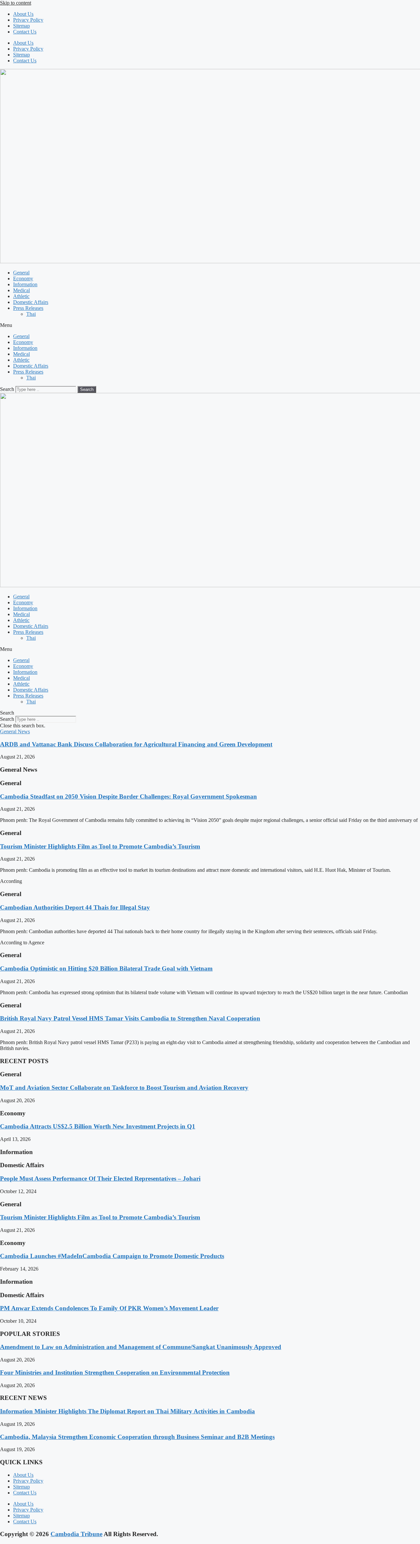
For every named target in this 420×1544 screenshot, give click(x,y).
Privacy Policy (28, 20)
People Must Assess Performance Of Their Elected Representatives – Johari (100, 1178)
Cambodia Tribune (76, 1534)
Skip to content (15, 3)
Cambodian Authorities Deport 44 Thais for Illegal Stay (75, 907)
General (21, 272)
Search (7, 389)
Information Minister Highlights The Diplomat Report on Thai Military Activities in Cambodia (127, 1411)
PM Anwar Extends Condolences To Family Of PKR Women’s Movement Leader (109, 1308)
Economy (23, 278)
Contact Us (24, 31)
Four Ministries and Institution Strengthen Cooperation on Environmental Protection (115, 1372)
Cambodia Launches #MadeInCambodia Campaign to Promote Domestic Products (112, 1256)
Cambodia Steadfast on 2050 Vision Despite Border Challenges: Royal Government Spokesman (128, 796)
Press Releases (28, 308)
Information (25, 284)
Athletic (21, 296)
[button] (210, 325)
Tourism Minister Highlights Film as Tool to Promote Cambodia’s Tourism (100, 846)
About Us (23, 14)
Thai (31, 314)
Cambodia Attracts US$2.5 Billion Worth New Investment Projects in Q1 (97, 1126)
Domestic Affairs (30, 302)
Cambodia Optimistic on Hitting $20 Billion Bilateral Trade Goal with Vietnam (106, 968)
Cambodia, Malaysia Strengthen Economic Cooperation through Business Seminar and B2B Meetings (137, 1436)
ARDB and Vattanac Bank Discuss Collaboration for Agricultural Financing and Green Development (136, 744)
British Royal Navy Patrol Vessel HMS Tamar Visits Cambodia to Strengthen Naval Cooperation (130, 1018)
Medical (21, 290)
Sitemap (21, 26)
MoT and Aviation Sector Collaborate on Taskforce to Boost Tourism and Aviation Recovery (124, 1087)
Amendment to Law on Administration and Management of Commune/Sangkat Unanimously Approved (140, 1346)
